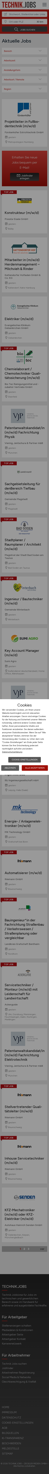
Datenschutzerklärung (12, 752)
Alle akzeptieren (35, 768)
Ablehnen (10, 768)
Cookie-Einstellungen (24, 759)
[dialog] (24, 737)
